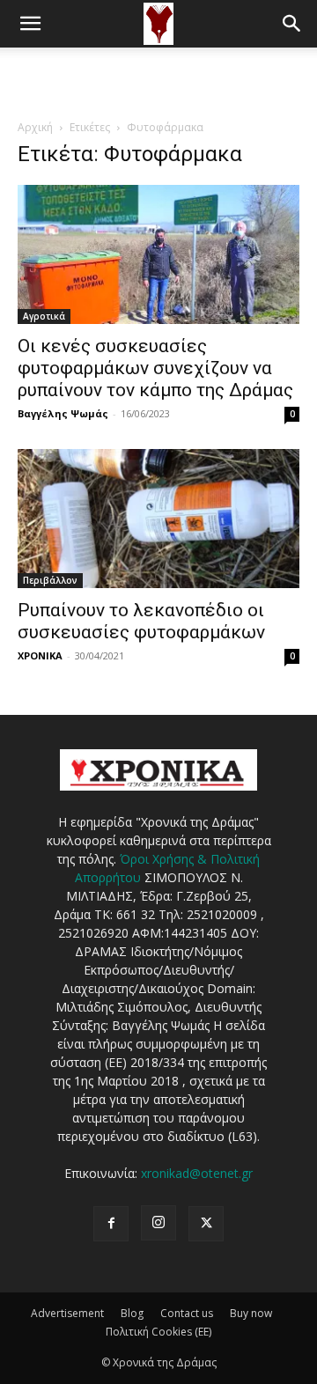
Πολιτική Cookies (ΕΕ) (158, 1331)
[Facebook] (111, 1223)
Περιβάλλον (50, 580)
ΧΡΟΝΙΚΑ (40, 655)
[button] (30, 24)
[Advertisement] (158, 78)
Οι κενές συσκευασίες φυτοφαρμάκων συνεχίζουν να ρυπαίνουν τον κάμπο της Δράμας (155, 368)
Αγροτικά (44, 316)
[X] (206, 1223)
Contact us (186, 1313)
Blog (132, 1313)
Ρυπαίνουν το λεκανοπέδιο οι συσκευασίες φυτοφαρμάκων (141, 621)
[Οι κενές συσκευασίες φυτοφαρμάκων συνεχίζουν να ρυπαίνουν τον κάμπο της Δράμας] (158, 254)
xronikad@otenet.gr (197, 1173)
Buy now (251, 1313)
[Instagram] (158, 1222)
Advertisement (67, 1313)
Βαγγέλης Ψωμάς (63, 413)
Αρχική (35, 127)
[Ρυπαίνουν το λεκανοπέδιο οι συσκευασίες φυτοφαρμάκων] (158, 518)
